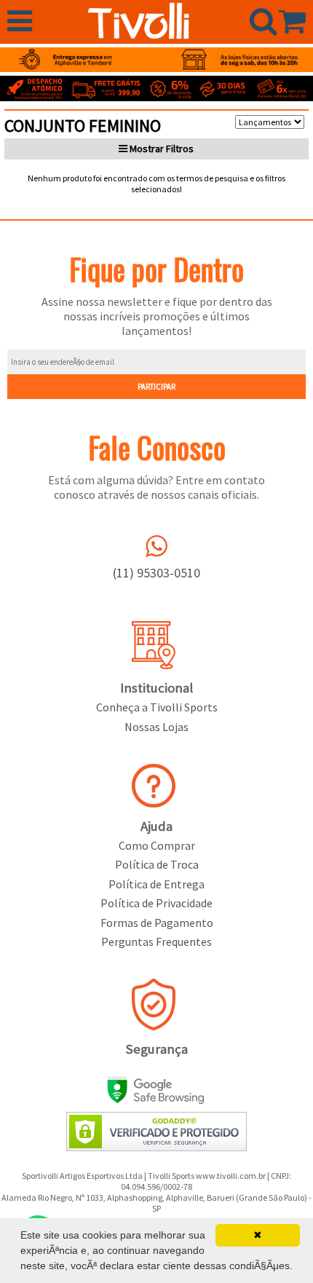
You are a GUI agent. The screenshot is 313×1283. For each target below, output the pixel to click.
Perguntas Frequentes (156, 941)
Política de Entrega (156, 884)
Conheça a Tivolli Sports (157, 707)
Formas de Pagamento (156, 922)
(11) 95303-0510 (156, 572)
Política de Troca (157, 864)
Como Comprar (157, 845)
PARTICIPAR (156, 387)
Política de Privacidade (156, 903)
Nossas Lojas (156, 726)
